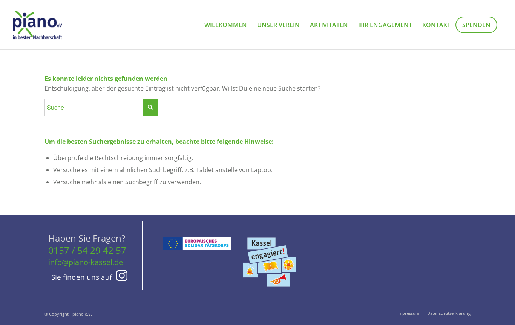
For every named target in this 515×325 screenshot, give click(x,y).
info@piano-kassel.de (85, 262)
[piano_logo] (37, 24)
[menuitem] (225, 24)
